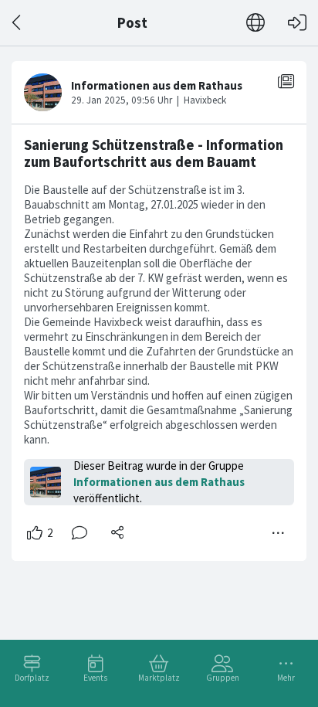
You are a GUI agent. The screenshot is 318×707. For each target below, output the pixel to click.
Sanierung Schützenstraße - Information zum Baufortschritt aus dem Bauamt (153, 153)
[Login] (297, 23)
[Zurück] (17, 23)
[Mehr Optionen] (278, 533)
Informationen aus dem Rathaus (159, 481)
